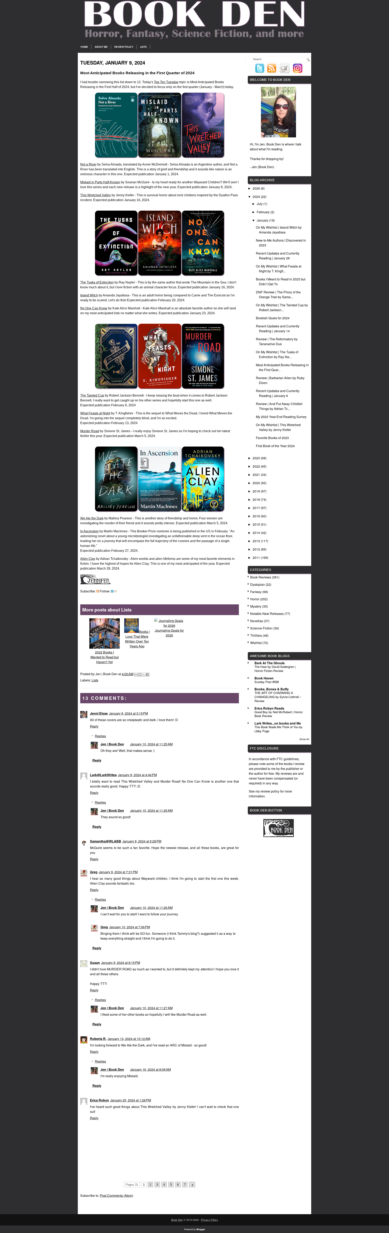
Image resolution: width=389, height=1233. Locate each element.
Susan (95, 962)
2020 (257, 483)
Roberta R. (98, 1038)
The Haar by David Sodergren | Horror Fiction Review (275, 668)
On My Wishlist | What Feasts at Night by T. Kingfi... (278, 268)
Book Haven (264, 678)
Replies (100, 736)
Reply (94, 726)
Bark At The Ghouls (269, 663)
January (263, 220)
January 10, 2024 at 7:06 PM (129, 927)
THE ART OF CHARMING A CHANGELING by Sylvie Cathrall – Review (277, 697)
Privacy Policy (209, 1220)
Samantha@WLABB (105, 841)
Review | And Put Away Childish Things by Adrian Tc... (279, 406)
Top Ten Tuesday (166, 82)
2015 (257, 524)
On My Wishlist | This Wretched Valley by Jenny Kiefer (278, 427)
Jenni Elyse (99, 713)
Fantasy (256, 591)
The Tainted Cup (92, 395)
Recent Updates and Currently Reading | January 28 (277, 255)
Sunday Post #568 (266, 682)
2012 (257, 549)
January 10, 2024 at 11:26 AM (151, 907)
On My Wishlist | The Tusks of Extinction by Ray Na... (277, 354)
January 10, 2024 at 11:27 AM (151, 1008)
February (263, 212)
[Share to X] (144, 675)
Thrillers (256, 635)
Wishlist (256, 642)
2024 (257, 196)
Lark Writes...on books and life (277, 723)
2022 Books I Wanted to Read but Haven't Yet (104, 657)
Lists (143, 47)
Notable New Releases (267, 613)
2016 (257, 516)
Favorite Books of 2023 (272, 437)
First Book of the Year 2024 (275, 446)
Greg (93, 872)
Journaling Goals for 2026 (169, 633)
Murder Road (89, 431)
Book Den (177, 1220)
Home (84, 47)
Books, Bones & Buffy (271, 689)
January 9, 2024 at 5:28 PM (141, 841)
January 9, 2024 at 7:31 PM (118, 872)
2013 (257, 541)
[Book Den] (278, 835)
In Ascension (89, 531)
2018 (257, 499)
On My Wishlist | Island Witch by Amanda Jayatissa (279, 230)
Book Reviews (260, 577)
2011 (257, 557)
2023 (257, 458)
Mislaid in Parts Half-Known (100, 182)
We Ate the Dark (92, 518)
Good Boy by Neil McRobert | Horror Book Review (278, 714)
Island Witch (89, 295)
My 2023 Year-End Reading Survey (281, 416)
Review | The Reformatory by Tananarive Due (277, 341)
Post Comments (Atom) (116, 1195)
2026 (257, 188)
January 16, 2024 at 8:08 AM (150, 1069)
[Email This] (136, 675)
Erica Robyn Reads (269, 708)
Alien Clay (87, 558)
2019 (257, 491)
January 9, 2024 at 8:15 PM (120, 962)
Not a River (88, 164)
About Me (101, 47)
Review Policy (123, 47)
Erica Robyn (99, 1100)
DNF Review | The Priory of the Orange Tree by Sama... (278, 294)
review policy (270, 791)
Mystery (255, 606)
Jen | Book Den (112, 744)
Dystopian (257, 584)
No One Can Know (93, 308)
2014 (257, 532)
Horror (254, 599)
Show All (304, 739)
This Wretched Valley (95, 195)
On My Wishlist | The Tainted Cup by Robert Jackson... (282, 307)
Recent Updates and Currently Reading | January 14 (277, 328)
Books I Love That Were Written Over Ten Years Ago (137, 638)
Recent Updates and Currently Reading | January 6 (277, 393)
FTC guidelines (288, 759)
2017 (257, 507)
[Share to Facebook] (147, 675)
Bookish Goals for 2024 (273, 318)
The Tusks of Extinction (97, 282)
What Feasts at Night (95, 413)
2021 (257, 474)
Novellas (256, 621)
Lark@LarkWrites (103, 774)
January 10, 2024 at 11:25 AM (151, 744)
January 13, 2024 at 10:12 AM (129, 1038)
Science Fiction (261, 628)
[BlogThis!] (140, 675)
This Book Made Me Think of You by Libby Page (278, 729)
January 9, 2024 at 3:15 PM (128, 713)
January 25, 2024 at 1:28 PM (130, 1100)
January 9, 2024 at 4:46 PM (137, 774)
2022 (257, 466)
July (260, 203)
